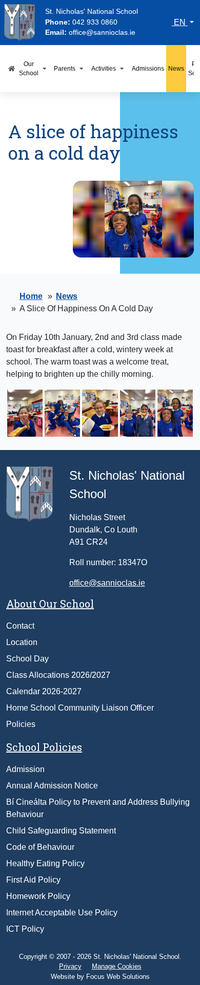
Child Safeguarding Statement (61, 830)
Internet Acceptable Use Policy (61, 912)
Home (31, 296)
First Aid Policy (33, 879)
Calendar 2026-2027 (44, 691)
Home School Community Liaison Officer (80, 707)
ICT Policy (25, 929)
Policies (20, 724)
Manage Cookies (117, 966)
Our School (28, 68)
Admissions (148, 68)
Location (21, 642)
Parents (64, 68)
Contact (20, 626)
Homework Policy (38, 896)
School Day (27, 658)
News (176, 68)
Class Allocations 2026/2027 (58, 675)
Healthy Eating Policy (45, 863)
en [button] (180, 22)
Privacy (70, 966)
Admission (25, 769)
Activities (103, 68)
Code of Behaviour (40, 847)
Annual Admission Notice (52, 785)
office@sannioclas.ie (102, 32)
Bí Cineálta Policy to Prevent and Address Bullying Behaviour (98, 808)
